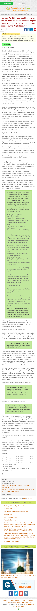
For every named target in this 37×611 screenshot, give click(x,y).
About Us (6, 600)
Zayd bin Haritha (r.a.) (10, 508)
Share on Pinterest (35, 29)
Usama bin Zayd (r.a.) (10, 520)
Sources (23, 600)
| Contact (22, 606)
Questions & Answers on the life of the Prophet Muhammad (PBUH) (17, 14)
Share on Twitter (28, 29)
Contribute (8, 602)
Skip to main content (5, 0)
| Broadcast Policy (28, 604)
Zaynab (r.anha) (8, 514)
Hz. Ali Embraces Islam (10, 517)
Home (2, 13)
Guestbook (30, 600)
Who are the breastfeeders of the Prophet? (16, 511)
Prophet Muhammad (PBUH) (23, 13)
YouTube (21, 593)
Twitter (16, 593)
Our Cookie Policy (27, 602)
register (30, 498)
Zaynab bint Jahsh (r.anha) (11, 541)
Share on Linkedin (31, 29)
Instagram (26, 593)
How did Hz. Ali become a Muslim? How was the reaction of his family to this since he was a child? (18, 529)
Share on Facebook (25, 29)
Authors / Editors (14, 600)
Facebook (11, 593)
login (24, 498)
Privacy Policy (16, 602)
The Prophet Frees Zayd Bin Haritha (14, 506)
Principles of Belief (9, 13)
